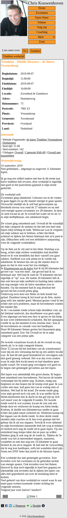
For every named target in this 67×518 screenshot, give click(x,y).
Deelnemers (9, 142)
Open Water (42, 17)
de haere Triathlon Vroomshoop (44, 139)
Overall (19, 152)
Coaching (41, 32)
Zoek (42, 41)
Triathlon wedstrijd (13, 56)
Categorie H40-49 (35, 152)
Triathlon (35, 50)
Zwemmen (42, 12)
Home (41, 7)
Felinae (42, 22)
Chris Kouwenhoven (35, 516)
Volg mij (42, 27)
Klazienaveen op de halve (18, 268)
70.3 (25, 50)
